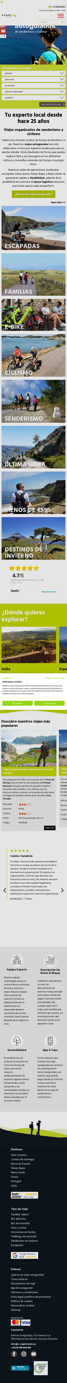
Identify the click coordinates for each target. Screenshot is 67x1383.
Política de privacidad (55, 678)
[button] (7, 678)
